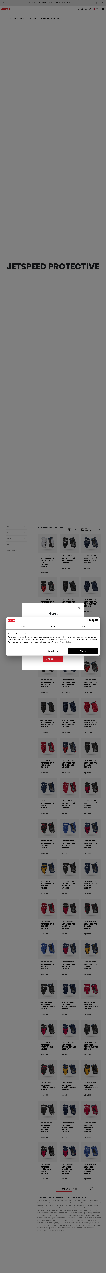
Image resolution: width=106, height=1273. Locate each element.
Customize (51, 651)
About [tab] (84, 626)
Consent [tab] (22, 626)
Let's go (49, 659)
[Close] (79, 608)
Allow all (83, 651)
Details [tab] (53, 626)
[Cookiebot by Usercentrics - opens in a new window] (89, 620)
